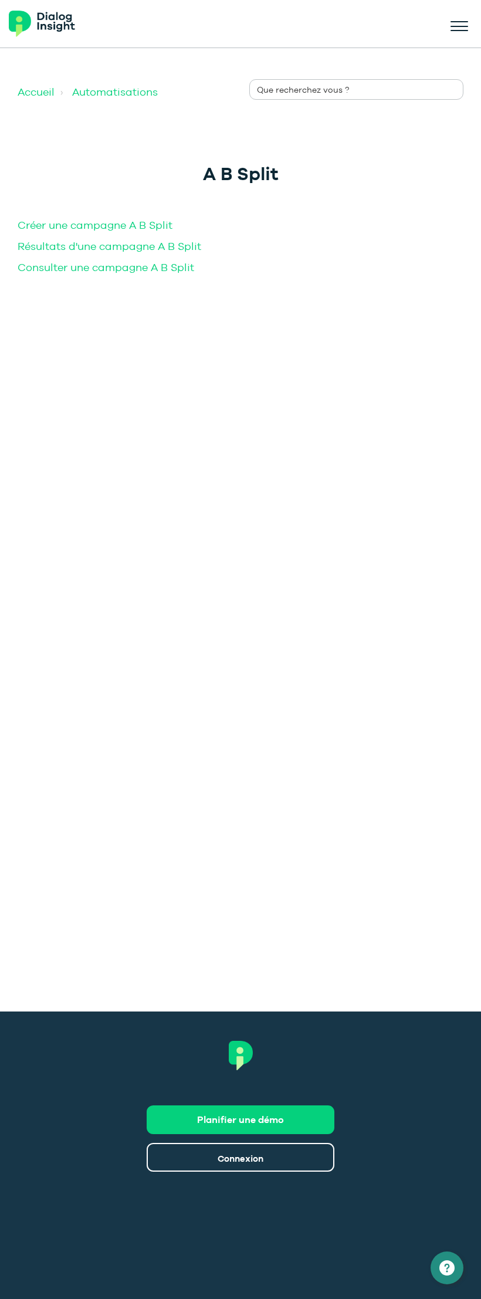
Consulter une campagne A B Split (106, 267)
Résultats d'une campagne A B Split (109, 246)
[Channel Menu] (447, 1267)
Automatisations (115, 92)
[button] (459, 24)
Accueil (36, 92)
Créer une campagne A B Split (95, 225)
